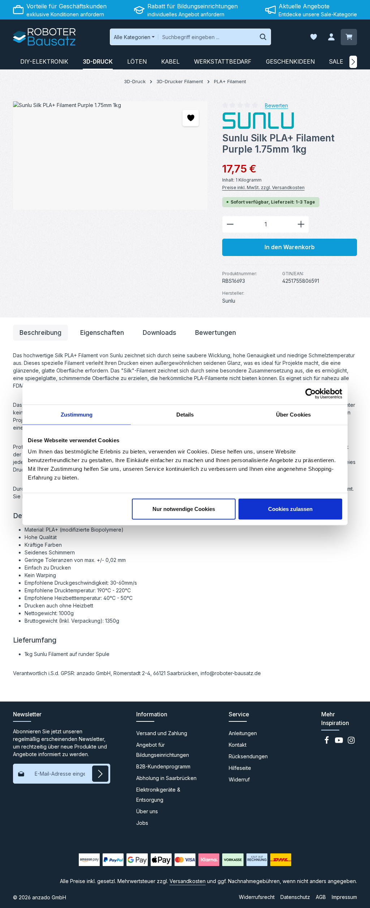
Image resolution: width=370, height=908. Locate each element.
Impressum (344, 897)
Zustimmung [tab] (77, 414)
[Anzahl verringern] (230, 224)
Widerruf (239, 779)
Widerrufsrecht (257, 897)
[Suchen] (263, 37)
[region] (110, 155)
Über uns (147, 811)
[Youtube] (339, 742)
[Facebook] (327, 742)
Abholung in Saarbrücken (166, 778)
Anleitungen (243, 733)
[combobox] (207, 37)
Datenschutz (295, 897)
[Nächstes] (353, 62)
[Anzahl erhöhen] (301, 224)
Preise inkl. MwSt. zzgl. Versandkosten (263, 187)
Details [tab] (185, 414)
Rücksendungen (248, 756)
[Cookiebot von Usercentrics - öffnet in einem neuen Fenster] (310, 393)
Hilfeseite (240, 768)
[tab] (40, 333)
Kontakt (237, 745)
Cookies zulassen (290, 509)
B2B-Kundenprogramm (163, 766)
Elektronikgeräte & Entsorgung (158, 794)
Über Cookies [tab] (293, 414)
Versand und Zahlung (161, 733)
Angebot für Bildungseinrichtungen (162, 750)
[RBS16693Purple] (110, 155)
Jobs (142, 823)
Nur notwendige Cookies (183, 509)
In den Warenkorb (289, 247)
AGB (321, 897)
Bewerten (276, 105)
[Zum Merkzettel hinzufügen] (190, 118)
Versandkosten (187, 881)
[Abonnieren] (100, 774)
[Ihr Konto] (331, 37)
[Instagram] (351, 742)
